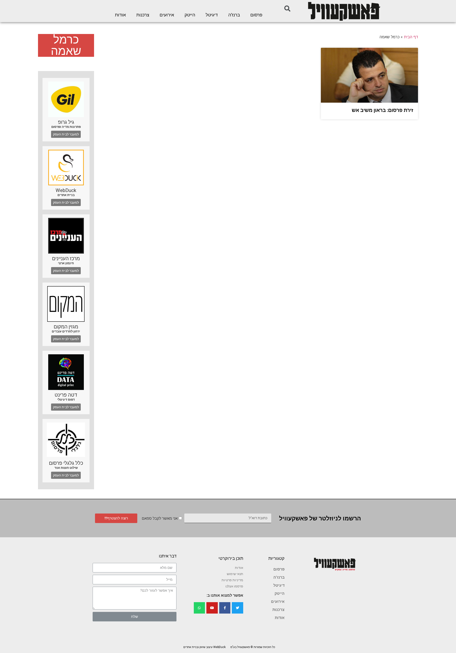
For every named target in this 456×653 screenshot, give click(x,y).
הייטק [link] (190, 15)
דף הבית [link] (411, 36)
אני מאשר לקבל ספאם (160, 518)
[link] (343, 11)
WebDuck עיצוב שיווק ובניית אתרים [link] (204, 647)
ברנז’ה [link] (234, 15)
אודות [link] (120, 15)
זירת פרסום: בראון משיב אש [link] (382, 110)
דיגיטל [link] (212, 15)
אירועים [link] (167, 15)
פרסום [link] (256, 15)
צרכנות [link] (142, 15)
